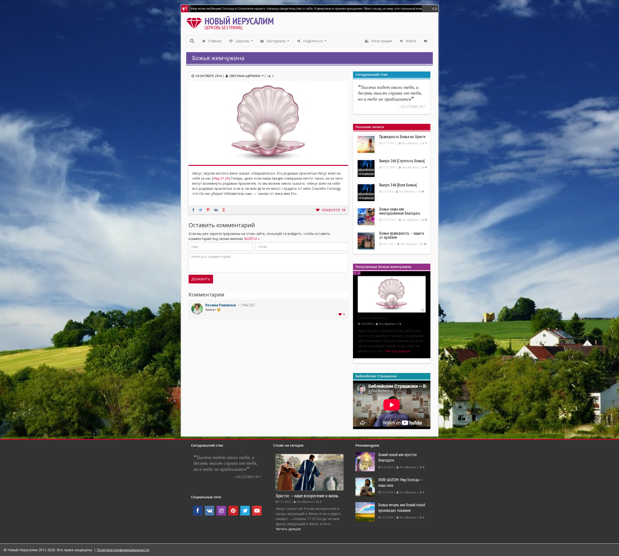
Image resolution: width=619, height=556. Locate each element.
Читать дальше (288, 529)
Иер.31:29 (221, 178)
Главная (214, 41)
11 (425, 244)
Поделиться (314, 42)
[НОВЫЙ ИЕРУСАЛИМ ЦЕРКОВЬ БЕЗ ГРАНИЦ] (195, 22)
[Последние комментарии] (426, 41)
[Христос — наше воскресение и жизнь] (309, 472)
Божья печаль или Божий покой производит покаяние (401, 507)
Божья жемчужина (373, 318)
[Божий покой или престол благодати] (365, 461)
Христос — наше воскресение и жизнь (307, 496)
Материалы (278, 42)
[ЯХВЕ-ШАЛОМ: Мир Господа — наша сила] (365, 486)
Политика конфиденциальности (123, 550)
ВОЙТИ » (251, 238)
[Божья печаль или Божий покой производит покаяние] (365, 511)
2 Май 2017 (248, 305)
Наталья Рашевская (220, 305)
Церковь (244, 42)
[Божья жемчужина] (392, 294)
